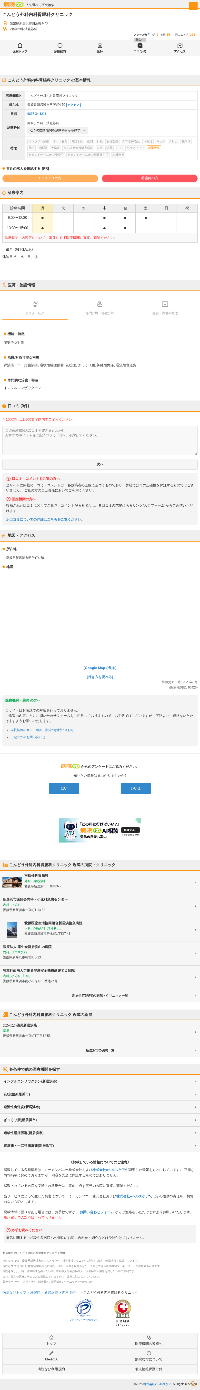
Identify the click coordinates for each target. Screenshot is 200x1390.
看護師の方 (149, 178)
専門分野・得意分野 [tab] (100, 313)
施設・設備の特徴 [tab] (165, 313)
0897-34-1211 (36, 114)
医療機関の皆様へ (148, 1344)
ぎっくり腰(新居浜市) (20, 1120)
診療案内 (60, 51)
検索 (193, 1384)
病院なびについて (148, 1359)
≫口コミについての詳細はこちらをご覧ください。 (45, 519)
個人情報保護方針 (148, 1369)
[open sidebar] (193, 6)
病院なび (13, 4)
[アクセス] (73, 105)
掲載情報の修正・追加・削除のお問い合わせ (42, 730)
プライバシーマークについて (84, 1320)
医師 (100, 51)
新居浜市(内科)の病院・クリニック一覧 (100, 995)
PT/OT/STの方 (50, 178)
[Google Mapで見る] (100, 668)
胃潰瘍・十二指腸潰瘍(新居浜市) (29, 1145)
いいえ (136, 788)
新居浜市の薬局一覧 (100, 1050)
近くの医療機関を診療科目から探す (55, 130)
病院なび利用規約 (51, 1369)
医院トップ (20, 51)
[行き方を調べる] (100, 677)
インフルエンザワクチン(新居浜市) (30, 1081)
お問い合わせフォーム (97, 1212)
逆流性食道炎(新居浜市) (22, 1107)
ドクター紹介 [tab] (34, 313)
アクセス (180, 51)
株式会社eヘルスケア (108, 1170)
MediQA (51, 1359)
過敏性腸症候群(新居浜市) (24, 1133)
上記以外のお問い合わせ (27, 737)
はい (64, 788)
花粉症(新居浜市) (17, 1094)
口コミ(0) (140, 51)
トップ (51, 1344)
